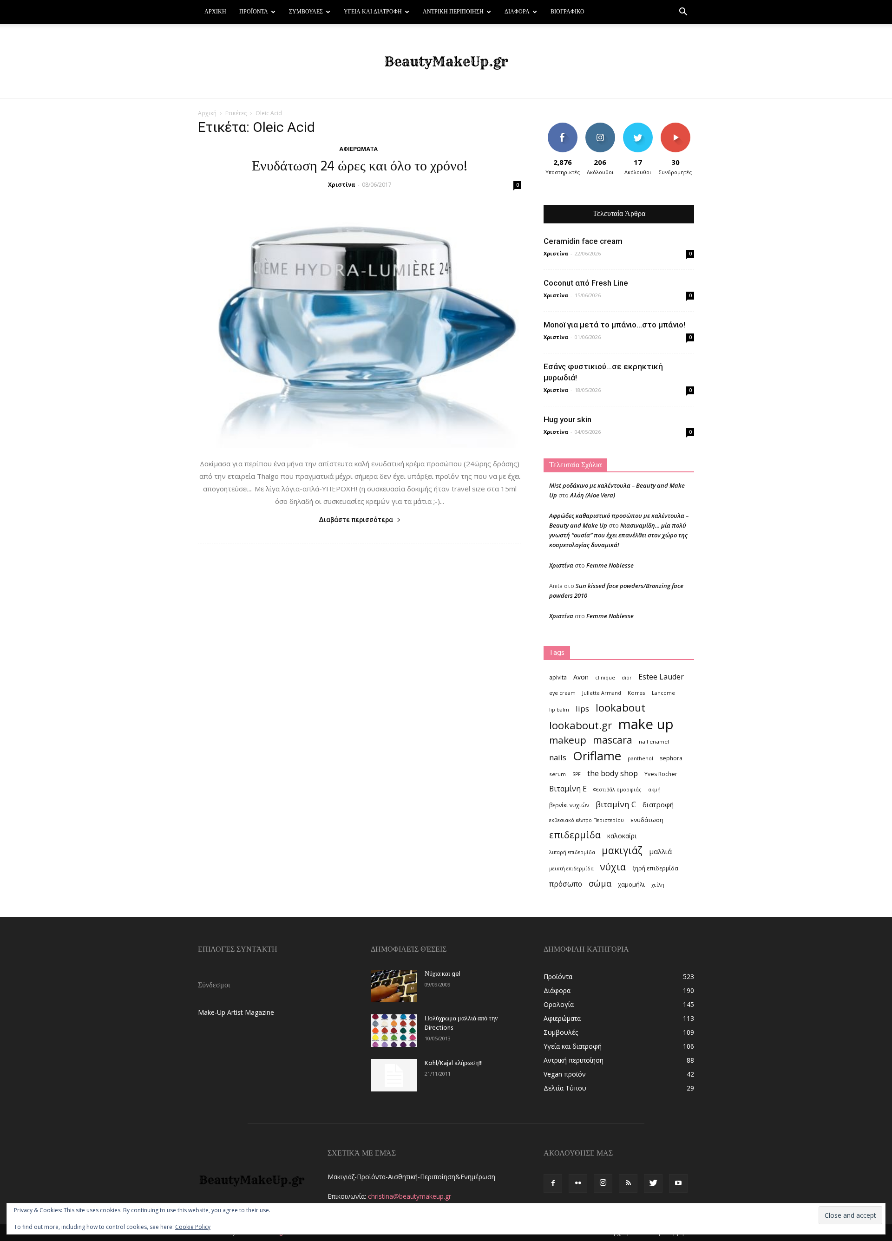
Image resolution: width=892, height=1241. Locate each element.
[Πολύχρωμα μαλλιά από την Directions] (394, 1030)
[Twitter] (653, 1183)
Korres (636, 692)
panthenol (640, 758)
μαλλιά (660, 851)
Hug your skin (567, 419)
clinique (605, 677)
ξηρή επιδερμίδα (655, 868)
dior (627, 677)
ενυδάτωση (646, 820)
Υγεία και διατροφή (373, 12)
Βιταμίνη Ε (568, 789)
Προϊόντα (253, 12)
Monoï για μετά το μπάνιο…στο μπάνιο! (614, 324)
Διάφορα (517, 12)
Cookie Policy (192, 1227)
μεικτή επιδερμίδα (571, 868)
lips (582, 708)
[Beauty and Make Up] (446, 62)
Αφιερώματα (358, 149)
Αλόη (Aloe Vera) (592, 495)
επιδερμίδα (575, 835)
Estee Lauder (661, 677)
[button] (683, 12)
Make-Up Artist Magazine (236, 1012)
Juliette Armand (601, 693)
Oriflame (597, 756)
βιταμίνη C (616, 804)
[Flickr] (578, 1183)
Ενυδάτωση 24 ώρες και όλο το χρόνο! (359, 167)
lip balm (559, 709)
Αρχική (215, 12)
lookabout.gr (580, 725)
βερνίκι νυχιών (569, 805)
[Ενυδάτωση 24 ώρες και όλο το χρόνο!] (359, 323)
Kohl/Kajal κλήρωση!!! (454, 1063)
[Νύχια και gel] (394, 986)
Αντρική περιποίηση (453, 12)
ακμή (654, 789)
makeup (567, 740)
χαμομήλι (631, 884)
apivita (558, 677)
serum (557, 774)
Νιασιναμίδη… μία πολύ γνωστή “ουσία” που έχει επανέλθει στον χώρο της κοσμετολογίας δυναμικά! (618, 535)
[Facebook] (553, 1183)
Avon (581, 677)
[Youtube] (678, 1183)
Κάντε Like (562, 126)
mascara (612, 740)
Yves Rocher (660, 774)
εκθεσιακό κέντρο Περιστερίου (586, 820)
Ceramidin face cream (583, 241)
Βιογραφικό (567, 12)
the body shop (612, 773)
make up (646, 724)
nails (557, 757)
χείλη (657, 885)
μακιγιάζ (622, 850)
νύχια (613, 867)
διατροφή (658, 804)
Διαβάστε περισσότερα (356, 519)
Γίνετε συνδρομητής (678, 130)
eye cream (562, 693)
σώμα (600, 883)
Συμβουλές (306, 12)
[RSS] (628, 1183)
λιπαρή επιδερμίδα (572, 852)
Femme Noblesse (610, 565)
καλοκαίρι (621, 835)
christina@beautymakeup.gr (409, 1196)
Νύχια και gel (442, 974)
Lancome (663, 693)
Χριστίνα (341, 185)
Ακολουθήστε (601, 126)
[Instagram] (603, 1183)
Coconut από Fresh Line (586, 282)
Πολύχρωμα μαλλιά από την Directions (461, 1023)
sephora (671, 758)
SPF (576, 774)
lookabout (620, 707)
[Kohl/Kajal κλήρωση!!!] (394, 1075)
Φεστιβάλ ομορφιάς (617, 789)
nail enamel (654, 741)
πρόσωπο (565, 884)
